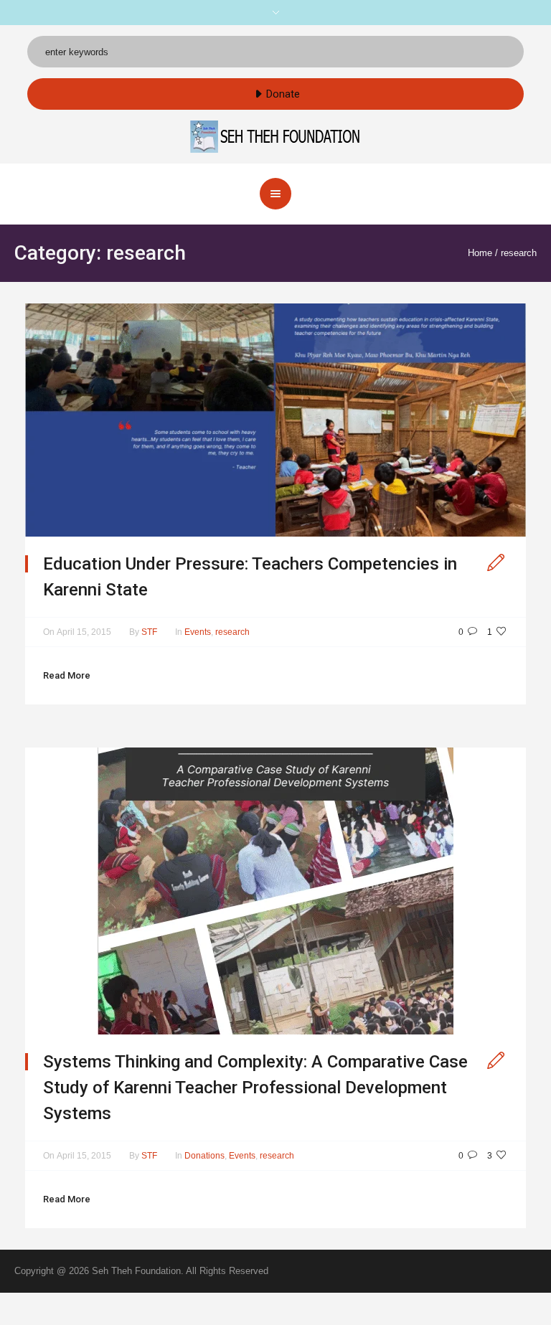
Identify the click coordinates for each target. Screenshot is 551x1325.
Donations (204, 1156)
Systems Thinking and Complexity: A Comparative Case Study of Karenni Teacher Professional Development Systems (255, 1087)
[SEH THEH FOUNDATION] (275, 136)
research (519, 252)
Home (480, 252)
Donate (283, 94)
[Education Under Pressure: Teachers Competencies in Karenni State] (275, 419)
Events (197, 632)
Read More (66, 675)
